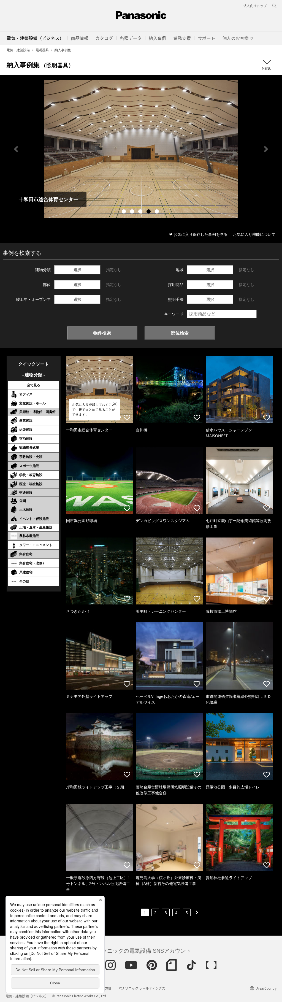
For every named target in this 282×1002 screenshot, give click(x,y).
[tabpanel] (141, 149)
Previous (15, 149)
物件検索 (102, 333)
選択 (77, 269)
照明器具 (42, 50)
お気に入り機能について (254, 234)
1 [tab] (124, 212)
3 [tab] (141, 212)
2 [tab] (132, 212)
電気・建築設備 (18, 50)
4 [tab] (149, 212)
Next (266, 149)
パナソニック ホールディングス (141, 988)
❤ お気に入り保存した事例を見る (198, 234)
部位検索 (180, 333)
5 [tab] (157, 212)
